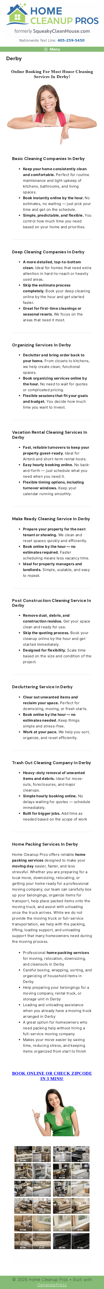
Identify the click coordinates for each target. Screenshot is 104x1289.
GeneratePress (52, 1284)
